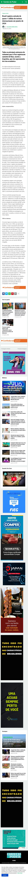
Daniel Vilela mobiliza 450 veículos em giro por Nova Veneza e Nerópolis (18, 413)
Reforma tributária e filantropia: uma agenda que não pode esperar (18, 429)
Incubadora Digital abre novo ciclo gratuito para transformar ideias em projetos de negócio (18, 444)
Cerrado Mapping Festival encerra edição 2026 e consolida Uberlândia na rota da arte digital (18, 460)
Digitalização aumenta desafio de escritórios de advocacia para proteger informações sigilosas (20, 313)
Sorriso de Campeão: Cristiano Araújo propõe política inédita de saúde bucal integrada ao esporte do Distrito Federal (18, 422)
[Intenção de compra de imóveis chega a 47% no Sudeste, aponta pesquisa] (6, 437)
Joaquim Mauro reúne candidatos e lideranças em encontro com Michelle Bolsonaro (18, 398)
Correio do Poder (9, 2)
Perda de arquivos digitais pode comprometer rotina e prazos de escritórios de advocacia (7, 330)
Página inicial (5, 13)
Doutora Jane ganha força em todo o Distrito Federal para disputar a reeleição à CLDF (18, 775)
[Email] (15, 293)
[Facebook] (3, 293)
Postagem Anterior (5, 348)
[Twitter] (6, 293)
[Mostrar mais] (18, 293)
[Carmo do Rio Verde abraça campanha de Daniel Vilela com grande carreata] (6, 406)
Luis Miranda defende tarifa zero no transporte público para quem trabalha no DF (7, 313)
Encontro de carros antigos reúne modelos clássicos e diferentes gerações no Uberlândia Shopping (18, 452)
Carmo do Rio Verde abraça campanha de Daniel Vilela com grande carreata (17, 406)
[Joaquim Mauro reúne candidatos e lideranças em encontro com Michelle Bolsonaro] (6, 398)
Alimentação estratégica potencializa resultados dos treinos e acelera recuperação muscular (17, 766)
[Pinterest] (12, 293)
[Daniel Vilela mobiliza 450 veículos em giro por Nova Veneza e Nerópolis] (6, 413)
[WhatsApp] (9, 293)
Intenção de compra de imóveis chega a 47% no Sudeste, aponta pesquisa (18, 437)
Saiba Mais (19, 873)
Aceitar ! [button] (5, 875)
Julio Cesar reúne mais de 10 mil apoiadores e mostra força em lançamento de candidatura (13, 388)
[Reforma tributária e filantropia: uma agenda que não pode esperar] (6, 430)
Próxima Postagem (22, 348)
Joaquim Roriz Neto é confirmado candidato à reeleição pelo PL (18, 750)
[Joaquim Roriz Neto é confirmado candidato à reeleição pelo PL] (6, 751)
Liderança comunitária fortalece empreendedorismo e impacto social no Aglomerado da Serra (18, 758)
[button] (1, 2)
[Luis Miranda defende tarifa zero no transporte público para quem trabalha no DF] (7, 306)
